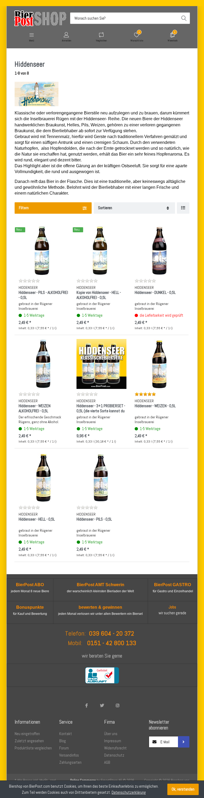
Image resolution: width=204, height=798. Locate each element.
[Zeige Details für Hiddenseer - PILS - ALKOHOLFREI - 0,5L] (43, 250)
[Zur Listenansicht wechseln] (183, 208)
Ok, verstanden (183, 789)
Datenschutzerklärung (129, 792)
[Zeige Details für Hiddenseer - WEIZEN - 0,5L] (159, 364)
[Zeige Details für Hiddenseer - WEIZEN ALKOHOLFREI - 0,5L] (43, 364)
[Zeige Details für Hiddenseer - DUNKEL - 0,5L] (159, 250)
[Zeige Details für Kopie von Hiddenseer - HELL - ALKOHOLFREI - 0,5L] (101, 250)
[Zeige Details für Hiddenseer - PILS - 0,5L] (101, 477)
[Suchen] (184, 18)
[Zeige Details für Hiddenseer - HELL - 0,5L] (43, 477)
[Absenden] (183, 742)
